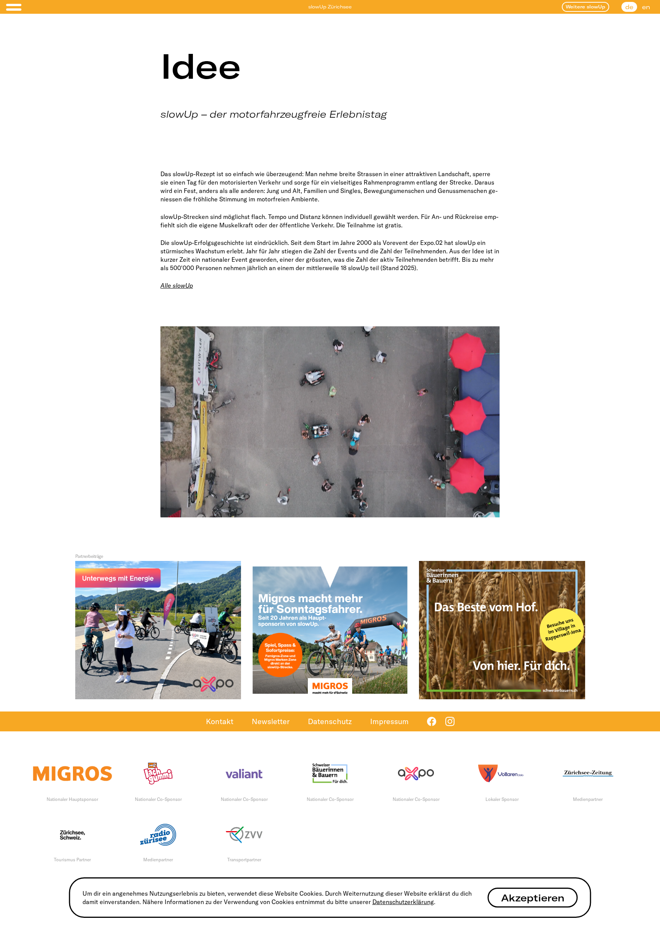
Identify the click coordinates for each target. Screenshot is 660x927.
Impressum (389, 721)
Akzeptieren (533, 898)
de (629, 7)
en (646, 7)
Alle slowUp (176, 285)
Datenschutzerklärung (403, 902)
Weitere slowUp (585, 7)
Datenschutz (330, 721)
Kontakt (219, 721)
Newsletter (271, 721)
